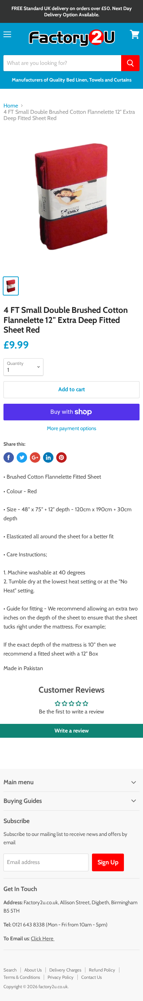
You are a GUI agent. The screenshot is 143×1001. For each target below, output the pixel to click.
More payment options (71, 428)
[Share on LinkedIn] (48, 457)
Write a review (71, 730)
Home (10, 106)
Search (10, 970)
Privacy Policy (61, 977)
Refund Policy (102, 970)
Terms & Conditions (21, 977)
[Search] (130, 63)
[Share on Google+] (35, 457)
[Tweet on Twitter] (22, 457)
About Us (33, 970)
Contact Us (91, 977)
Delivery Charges (65, 970)
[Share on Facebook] (8, 457)
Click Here (42, 938)
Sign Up (108, 862)
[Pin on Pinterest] (61, 457)
